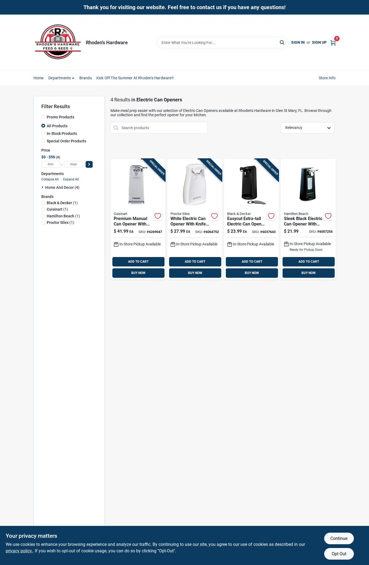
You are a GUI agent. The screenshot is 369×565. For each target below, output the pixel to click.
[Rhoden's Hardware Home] (57, 42)
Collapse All (50, 179)
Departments (59, 78)
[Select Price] (89, 164)
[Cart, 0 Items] (333, 42)
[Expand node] (43, 187)
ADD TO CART (138, 261)
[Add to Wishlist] (157, 216)
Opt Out (339, 553)
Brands (85, 78)
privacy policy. (19, 550)
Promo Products (60, 117)
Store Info (327, 78)
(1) (62, 203)
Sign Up (319, 42)
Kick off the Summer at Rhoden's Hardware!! (135, 78)
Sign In (298, 42)
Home (38, 78)
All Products (57, 126)
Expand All (71, 179)
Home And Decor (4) (62, 187)
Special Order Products (66, 141)
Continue (338, 538)
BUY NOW (138, 273)
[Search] (282, 42)
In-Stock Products (62, 133)
